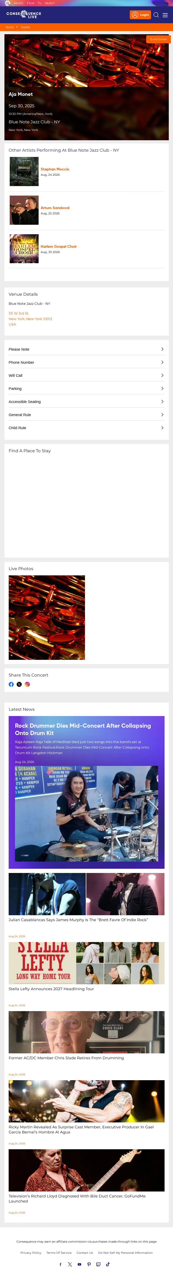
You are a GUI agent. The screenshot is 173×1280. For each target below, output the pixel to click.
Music (19, 3)
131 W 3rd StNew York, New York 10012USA (30, 318)
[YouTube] (84, 1264)
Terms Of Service (59, 1253)
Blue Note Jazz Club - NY (34, 122)
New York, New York (23, 130)
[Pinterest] (94, 1264)
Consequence (7, 3)
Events (25, 27)
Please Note (19, 349)
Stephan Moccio (55, 169)
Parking (15, 389)
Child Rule (17, 428)
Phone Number (21, 362)
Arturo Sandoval (55, 208)
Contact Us (85, 1253)
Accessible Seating (25, 402)
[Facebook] (65, 1264)
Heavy (50, 3)
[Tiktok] (113, 1264)
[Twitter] (75, 1264)
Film (30, 3)
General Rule (20, 415)
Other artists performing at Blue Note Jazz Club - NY (64, 150)
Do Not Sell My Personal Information (125, 1253)
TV (39, 3)
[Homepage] (25, 14)
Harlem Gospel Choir (59, 247)
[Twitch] (103, 1264)
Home (10, 27)
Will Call (15, 375)
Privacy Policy (30, 1253)
